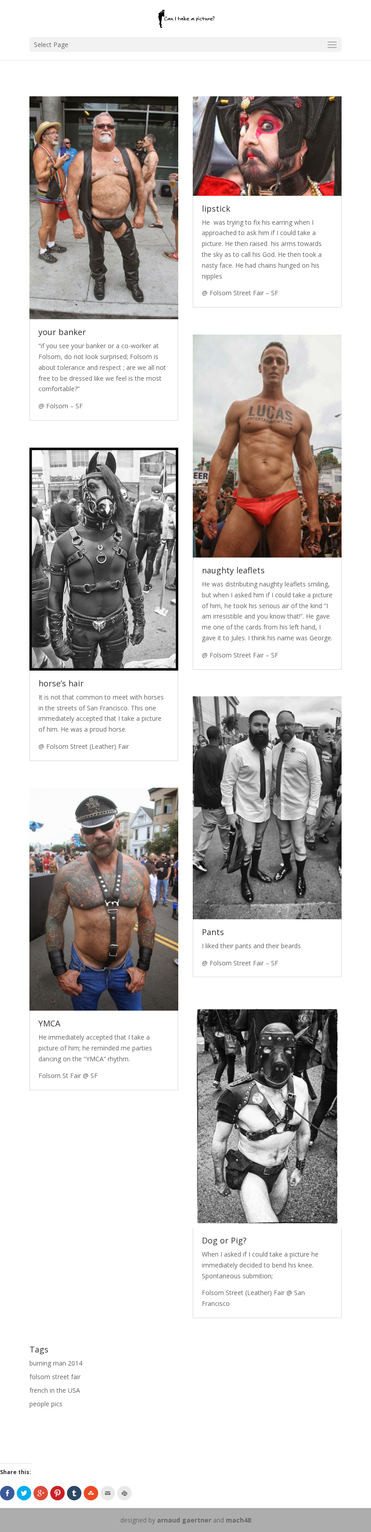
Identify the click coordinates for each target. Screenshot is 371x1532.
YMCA (49, 1023)
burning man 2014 (55, 1363)
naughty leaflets (233, 570)
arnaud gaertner (184, 1520)
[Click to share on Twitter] (24, 1493)
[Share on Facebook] (7, 1493)
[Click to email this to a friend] (107, 1493)
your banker (62, 331)
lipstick (216, 208)
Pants (213, 932)
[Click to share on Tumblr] (74, 1493)
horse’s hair (61, 683)
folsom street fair (55, 1376)
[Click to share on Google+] (40, 1493)
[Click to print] (124, 1493)
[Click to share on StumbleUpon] (91, 1493)
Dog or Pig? (224, 1240)
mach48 (238, 1520)
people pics (45, 1404)
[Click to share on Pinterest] (57, 1493)
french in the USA (54, 1390)
